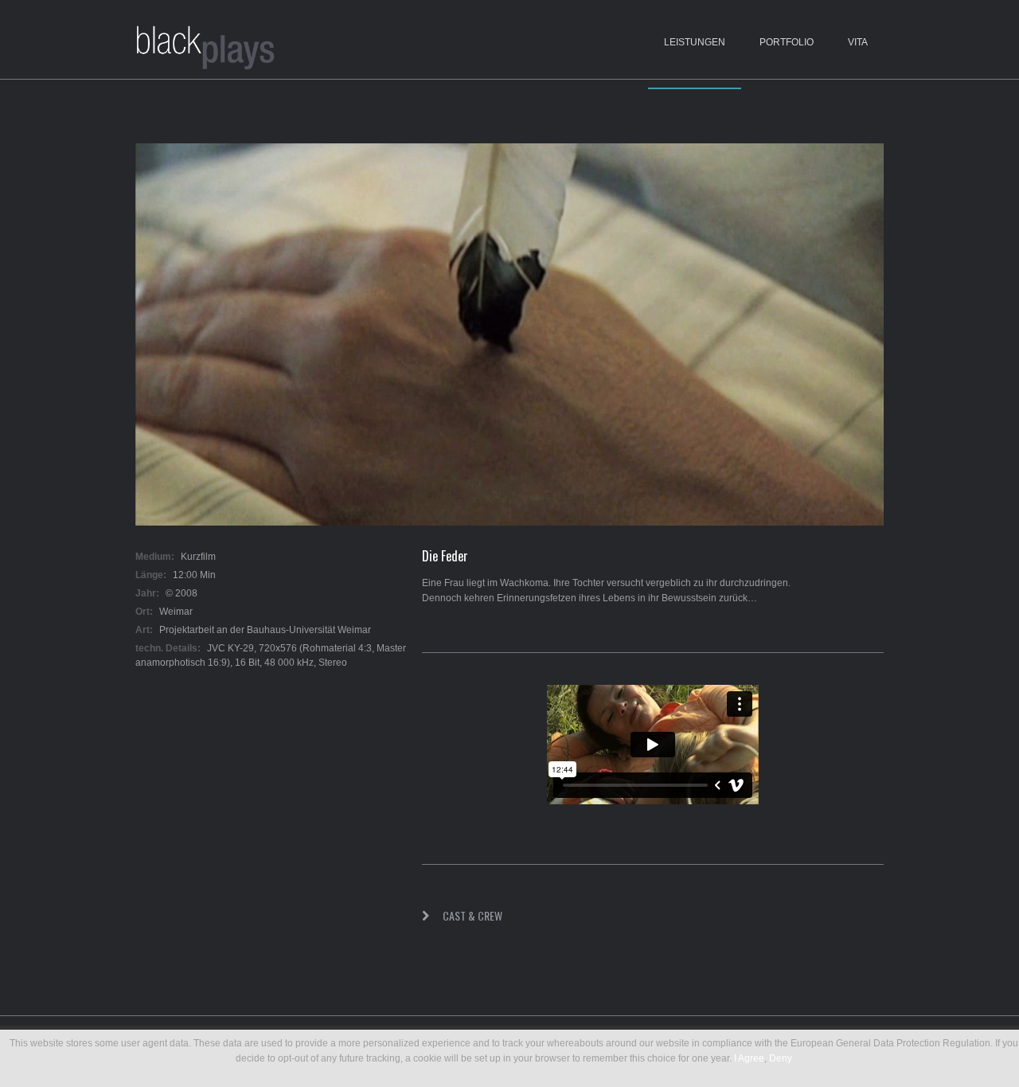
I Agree (749, 1058)
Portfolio (786, 42)
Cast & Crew (472, 915)
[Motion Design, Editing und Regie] (207, 49)
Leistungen (694, 42)
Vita (858, 42)
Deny (780, 1058)
